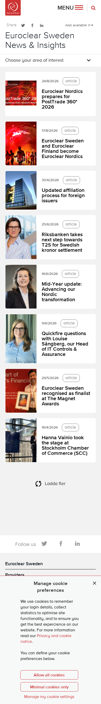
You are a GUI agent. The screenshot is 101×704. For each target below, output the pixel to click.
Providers (15, 574)
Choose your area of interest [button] (34, 60)
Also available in (78, 25)
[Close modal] (94, 583)
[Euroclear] (13, 8)
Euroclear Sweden (24, 563)
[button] (70, 8)
